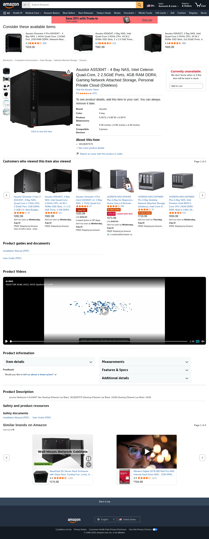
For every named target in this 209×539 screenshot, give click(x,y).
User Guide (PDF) (12, 258)
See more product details (91, 148)
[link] (46, 47)
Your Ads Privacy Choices (140, 529)
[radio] (6, 71)
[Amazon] (11, 5)
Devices (83, 60)
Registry (193, 13)
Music (204, 13)
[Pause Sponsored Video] (88, 459)
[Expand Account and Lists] (178, 6)
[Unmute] (203, 341)
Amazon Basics (52, 13)
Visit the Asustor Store (87, 89)
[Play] (5, 341)
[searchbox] (83, 5)
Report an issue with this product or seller (101, 153)
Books (117, 13)
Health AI (17, 13)
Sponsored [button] (7, 430)
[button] (6, 13)
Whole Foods (145, 13)
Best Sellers (69, 13)
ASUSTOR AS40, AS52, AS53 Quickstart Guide (29, 284)
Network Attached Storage (65, 60)
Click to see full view (41, 131)
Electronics (8, 60)
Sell (172, 13)
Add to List (176, 86)
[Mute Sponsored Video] (88, 465)
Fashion (181, 13)
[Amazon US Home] (74, 520)
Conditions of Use (64, 529)
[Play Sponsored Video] (147, 451)
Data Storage (46, 60)
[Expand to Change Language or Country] (154, 6)
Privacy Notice (80, 529)
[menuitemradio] (197, 341)
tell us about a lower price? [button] (38, 374)
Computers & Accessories (26, 60)
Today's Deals (103, 13)
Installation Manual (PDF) (16, 251)
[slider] (98, 341)
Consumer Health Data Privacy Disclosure (107, 529)
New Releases (85, 13)
